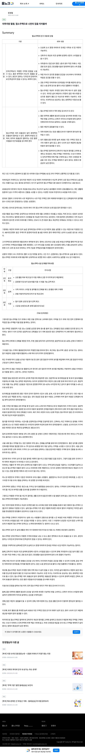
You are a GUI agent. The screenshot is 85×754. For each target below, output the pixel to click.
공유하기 (76, 632)
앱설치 (56, 750)
